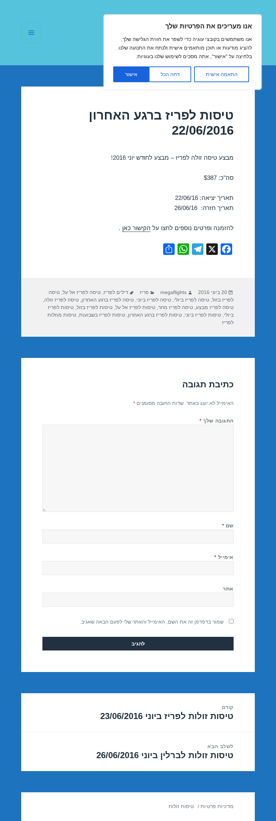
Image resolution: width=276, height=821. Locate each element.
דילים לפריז (116, 292)
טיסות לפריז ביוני (203, 315)
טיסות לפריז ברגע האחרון (155, 315)
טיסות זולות (181, 806)
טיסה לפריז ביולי (191, 300)
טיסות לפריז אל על (135, 307)
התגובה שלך (216, 421)
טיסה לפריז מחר (175, 307)
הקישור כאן (136, 228)
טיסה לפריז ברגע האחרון (108, 300)
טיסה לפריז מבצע (215, 307)
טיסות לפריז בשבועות (102, 315)
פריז (144, 292)
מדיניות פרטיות (217, 806)
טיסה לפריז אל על (82, 292)
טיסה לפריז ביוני (154, 300)
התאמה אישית (222, 74)
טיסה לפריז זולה (61, 300)
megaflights (173, 292)
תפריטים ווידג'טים (31, 42)
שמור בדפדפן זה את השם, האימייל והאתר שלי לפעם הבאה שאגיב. (152, 622)
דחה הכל (170, 74)
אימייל (223, 557)
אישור (131, 74)
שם (228, 525)
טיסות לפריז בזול (94, 307)
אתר (228, 589)
